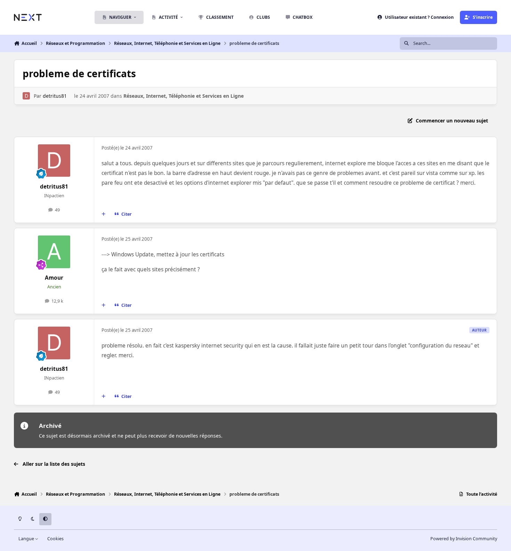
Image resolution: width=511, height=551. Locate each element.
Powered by (463, 539)
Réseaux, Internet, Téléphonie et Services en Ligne (183, 96)
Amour (54, 277)
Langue (26, 539)
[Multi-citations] (103, 214)
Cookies (55, 539)
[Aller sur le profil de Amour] (54, 251)
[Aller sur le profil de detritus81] (26, 95)
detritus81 (55, 96)
